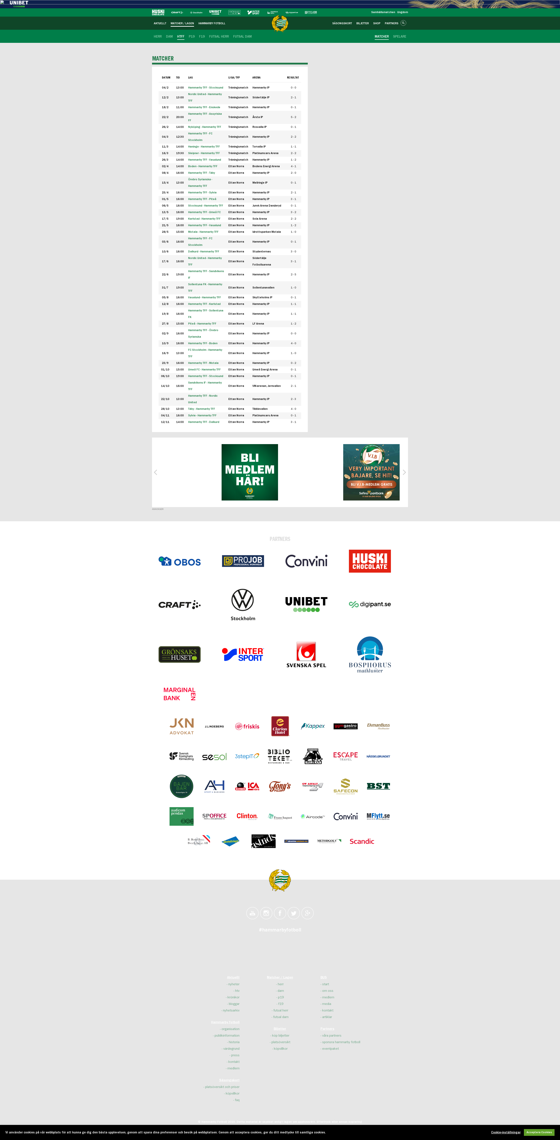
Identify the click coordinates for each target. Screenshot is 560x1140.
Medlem (234, 1068)
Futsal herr (280, 1010)
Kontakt (234, 1062)
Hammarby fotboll (225, 1022)
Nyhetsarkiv (231, 1010)
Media (326, 1004)
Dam (281, 990)
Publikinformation (227, 1035)
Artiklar (327, 1017)
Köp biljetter (280, 1035)
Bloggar (234, 1004)
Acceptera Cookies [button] (539, 1132)
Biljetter (280, 1029)
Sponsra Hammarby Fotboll (341, 1042)
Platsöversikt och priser (222, 1087)
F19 (280, 1004)
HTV (237, 990)
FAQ (237, 1100)
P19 (281, 997)
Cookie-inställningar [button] (506, 1132)
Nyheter (234, 984)
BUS (323, 977)
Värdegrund (231, 1048)
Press (235, 1055)
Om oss (327, 990)
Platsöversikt (280, 1042)
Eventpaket (330, 1048)
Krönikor (234, 997)
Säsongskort (229, 1080)
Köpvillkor (233, 1093)
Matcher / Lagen (280, 977)
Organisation (231, 1029)
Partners (327, 1029)
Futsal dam (281, 1017)
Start (325, 984)
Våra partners (331, 1035)
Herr (281, 984)
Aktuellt (233, 977)
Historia (234, 1042)
